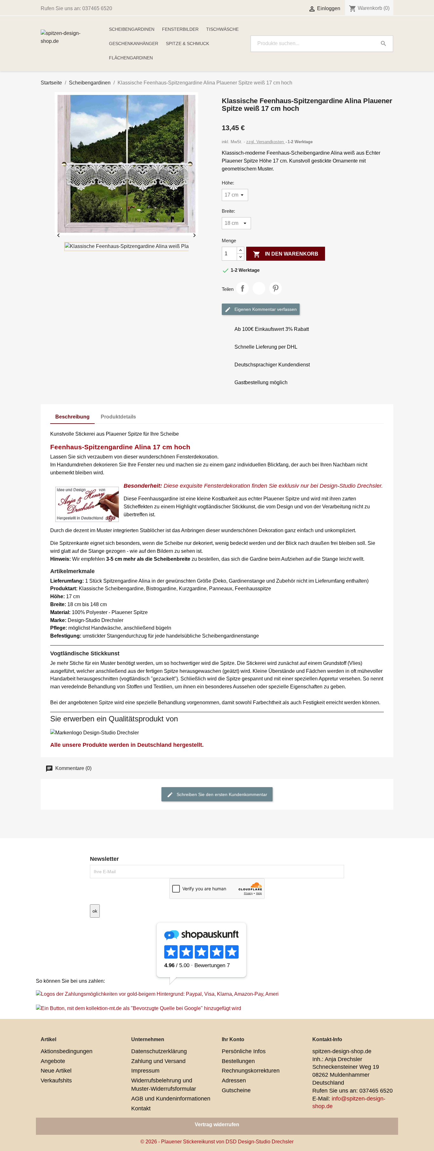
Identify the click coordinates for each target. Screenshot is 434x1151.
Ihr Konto (233, 1039)
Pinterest (275, 288)
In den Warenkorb (285, 254)
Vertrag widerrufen (217, 1124)
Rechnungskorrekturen (251, 1070)
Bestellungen (238, 1061)
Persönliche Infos (244, 1051)
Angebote (53, 1061)
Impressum (145, 1070)
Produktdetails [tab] (118, 416)
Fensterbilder (180, 29)
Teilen (242, 288)
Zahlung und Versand (158, 1061)
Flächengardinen (131, 57)
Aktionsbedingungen (66, 1051)
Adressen (234, 1080)
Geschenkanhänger (133, 43)
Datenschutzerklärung (159, 1051)
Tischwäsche (222, 29)
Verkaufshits (56, 1080)
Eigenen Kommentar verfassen (265, 308)
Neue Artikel (56, 1070)
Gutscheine (236, 1090)
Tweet (259, 288)
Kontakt (141, 1108)
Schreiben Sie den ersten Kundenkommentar (221, 794)
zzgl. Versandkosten (265, 141)
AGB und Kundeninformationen (170, 1098)
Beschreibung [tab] (72, 416)
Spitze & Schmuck (187, 43)
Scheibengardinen (131, 29)
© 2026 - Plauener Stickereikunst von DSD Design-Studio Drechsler (217, 1141)
